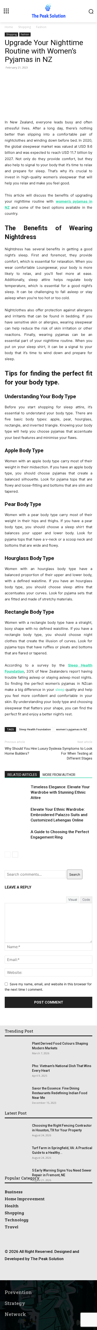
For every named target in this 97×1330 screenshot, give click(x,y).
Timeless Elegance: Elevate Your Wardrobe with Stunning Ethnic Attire (60, 792)
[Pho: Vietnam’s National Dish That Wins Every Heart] (16, 1072)
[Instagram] (32, 1271)
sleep (60, 689)
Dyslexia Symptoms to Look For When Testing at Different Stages (70, 753)
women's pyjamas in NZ (71, 729)
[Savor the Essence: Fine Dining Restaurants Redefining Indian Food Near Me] (13, 1091)
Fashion (41, 27)
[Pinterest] (54, 1271)
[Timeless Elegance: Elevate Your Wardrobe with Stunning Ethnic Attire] (16, 792)
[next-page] (15, 854)
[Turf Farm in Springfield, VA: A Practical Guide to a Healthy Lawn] (16, 1154)
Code (86, 899)
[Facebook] (22, 1271)
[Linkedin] (43, 1271)
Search (74, 874)
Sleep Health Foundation (35, 729)
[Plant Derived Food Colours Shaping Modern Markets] (11, 1045)
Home (9, 27)
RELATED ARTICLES (22, 775)
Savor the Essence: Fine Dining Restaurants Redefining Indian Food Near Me (59, 1093)
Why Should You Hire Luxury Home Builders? (26, 751)
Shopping (24, 27)
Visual (72, 899)
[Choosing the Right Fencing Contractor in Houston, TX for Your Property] (16, 1131)
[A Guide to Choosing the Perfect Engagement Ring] (16, 837)
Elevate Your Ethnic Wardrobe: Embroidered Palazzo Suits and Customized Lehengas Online (59, 814)
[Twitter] (64, 1271)
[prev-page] (8, 854)
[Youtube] (75, 1271)
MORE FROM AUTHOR (59, 775)
